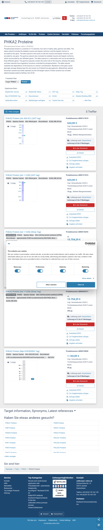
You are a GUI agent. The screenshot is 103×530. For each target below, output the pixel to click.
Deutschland (86, 140)
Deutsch (7, 2)
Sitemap (7, 493)
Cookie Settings (64, 520)
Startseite (9, 469)
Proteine (42, 34)
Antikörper (22, 34)
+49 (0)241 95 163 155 (87, 495)
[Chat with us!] (98, 525)
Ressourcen (8, 488)
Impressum (42, 520)
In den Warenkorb (81, 148)
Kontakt (47, 2)
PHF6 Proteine (10, 448)
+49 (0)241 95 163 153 (35, 2)
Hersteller (65, 34)
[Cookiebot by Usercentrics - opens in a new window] (86, 243)
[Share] (98, 519)
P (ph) (17, 469)
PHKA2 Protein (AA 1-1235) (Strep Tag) (23, 232)
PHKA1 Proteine (11, 423)
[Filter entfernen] (18, 82)
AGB (74, 520)
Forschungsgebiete (88, 34)
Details (81, 153)
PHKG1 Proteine (59, 428)
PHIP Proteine (10, 428)
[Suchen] (64, 18)
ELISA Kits (32, 34)
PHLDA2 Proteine (60, 443)
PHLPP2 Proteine (60, 453)
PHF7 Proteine (10, 443)
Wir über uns (32, 520)
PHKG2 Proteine (59, 433)
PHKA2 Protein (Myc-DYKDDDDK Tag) (23, 351)
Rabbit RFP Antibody (35, 495)
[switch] (40, 271)
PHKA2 (23, 469)
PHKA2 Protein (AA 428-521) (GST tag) (23, 118)
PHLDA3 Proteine (60, 448)
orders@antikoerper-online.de (85, 20)
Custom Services (53, 34)
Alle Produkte (10, 34)
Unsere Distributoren (35, 508)
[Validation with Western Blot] (22, 370)
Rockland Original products (37, 498)
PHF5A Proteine (10, 453)
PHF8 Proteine (10, 438)
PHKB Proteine (59, 423)
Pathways (75, 34)
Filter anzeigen (14, 112)
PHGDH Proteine (11, 433)
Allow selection (51, 285)
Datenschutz (52, 520)
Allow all (81, 285)
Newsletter (7, 486)
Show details (86, 278)
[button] (10, 456)
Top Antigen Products (11, 491)
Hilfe (5, 483)
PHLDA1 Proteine (60, 438)
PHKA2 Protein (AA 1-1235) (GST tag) (23, 175)
